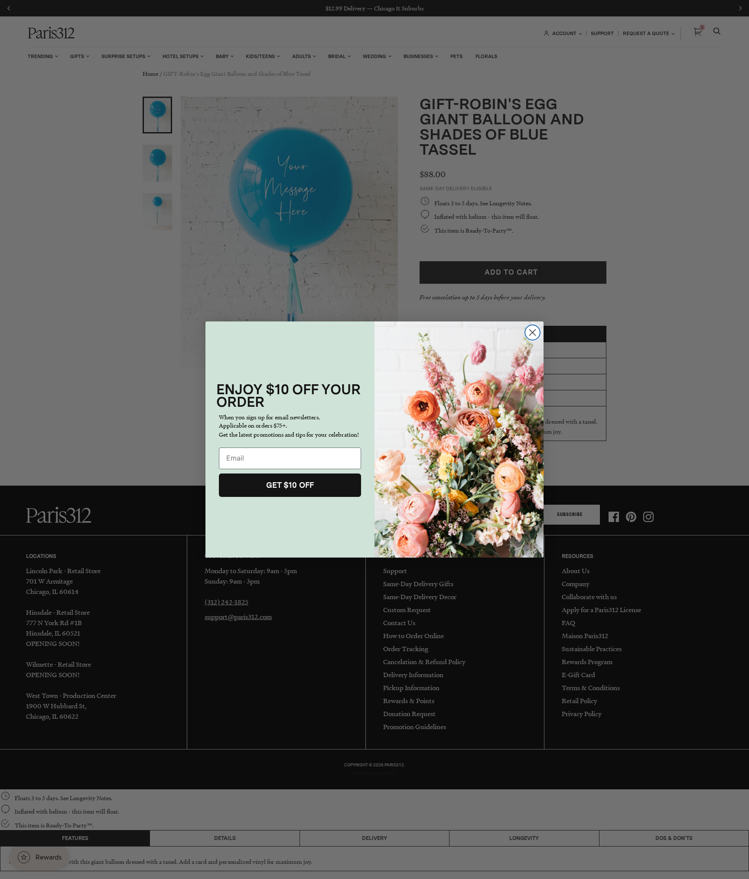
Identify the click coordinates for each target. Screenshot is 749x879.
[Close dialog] (532, 332)
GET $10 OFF (290, 485)
